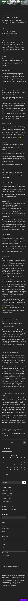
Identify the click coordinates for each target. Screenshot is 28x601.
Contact (4, 534)
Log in (3, 547)
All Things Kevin (5, 528)
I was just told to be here (7, 501)
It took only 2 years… (6, 498)
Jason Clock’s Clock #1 (7, 496)
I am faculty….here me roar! (10, 352)
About (3, 526)
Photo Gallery (5, 536)
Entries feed (5, 550)
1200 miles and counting (9, 319)
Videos (3, 539)
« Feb (7, 474)
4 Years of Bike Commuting (10, 17)
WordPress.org (5, 555)
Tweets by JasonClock (7, 451)
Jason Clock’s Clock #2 (7, 490)
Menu (14, 7)
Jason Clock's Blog (12, 2)
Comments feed (6, 552)
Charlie (3, 531)
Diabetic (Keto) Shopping (7, 493)
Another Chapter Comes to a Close (12, 144)
